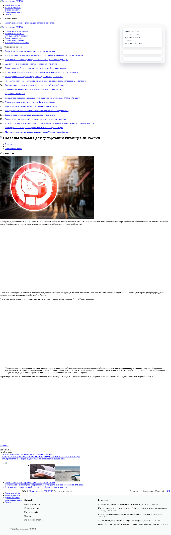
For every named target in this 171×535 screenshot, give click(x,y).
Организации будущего (15, 40)
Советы (8, 14)
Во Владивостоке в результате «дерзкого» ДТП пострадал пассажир (34, 77)
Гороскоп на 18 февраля (15, 94)
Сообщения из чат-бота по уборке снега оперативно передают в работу (35, 119)
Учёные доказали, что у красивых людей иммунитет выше (30, 102)
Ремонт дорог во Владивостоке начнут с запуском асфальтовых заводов (35, 68)
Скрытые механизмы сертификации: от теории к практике (30, 23)
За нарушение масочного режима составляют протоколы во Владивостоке (36, 111)
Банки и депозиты (13, 8)
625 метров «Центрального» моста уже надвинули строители (31, 64)
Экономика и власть (13, 12)
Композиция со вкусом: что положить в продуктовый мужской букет (34, 85)
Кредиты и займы (12, 5)
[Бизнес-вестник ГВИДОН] (12, 1)
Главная (8, 144)
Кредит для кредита (13, 38)
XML (168, 491)
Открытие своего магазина (16, 31)
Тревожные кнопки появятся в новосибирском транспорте (30, 115)
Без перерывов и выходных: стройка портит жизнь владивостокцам (34, 128)
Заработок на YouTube (14, 34)
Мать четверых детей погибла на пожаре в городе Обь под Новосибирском (37, 132)
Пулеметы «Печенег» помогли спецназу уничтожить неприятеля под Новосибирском (41, 72)
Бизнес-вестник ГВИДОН (41, 491)
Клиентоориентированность (17, 43)
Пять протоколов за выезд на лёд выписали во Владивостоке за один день (36, 60)
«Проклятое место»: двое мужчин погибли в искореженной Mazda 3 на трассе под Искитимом (45, 81)
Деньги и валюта (12, 10)
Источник (4, 445)
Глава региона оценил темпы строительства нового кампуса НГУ (33, 89)
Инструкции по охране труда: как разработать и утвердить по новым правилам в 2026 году (44, 55)
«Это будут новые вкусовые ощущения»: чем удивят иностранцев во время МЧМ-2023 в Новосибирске (49, 123)
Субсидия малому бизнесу (16, 36)
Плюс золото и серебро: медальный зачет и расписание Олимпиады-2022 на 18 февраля (42, 98)
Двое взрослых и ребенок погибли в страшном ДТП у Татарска (32, 106)
